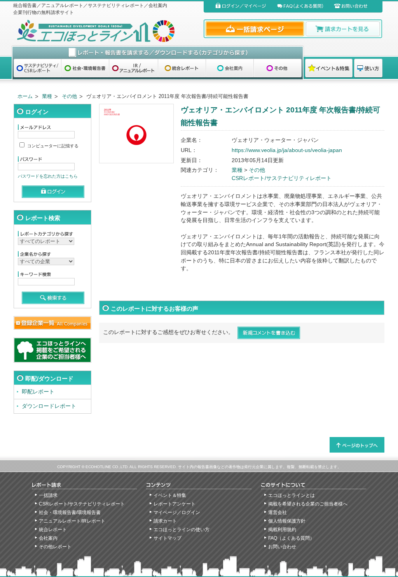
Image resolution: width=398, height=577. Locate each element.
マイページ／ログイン (177, 512)
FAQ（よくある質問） (291, 538)
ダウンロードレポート (49, 406)
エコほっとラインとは (291, 495)
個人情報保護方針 (286, 521)
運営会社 (277, 512)
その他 (69, 96)
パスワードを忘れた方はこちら (48, 176)
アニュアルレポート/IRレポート (72, 521)
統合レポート (53, 529)
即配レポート (38, 392)
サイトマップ (168, 538)
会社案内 (48, 538)
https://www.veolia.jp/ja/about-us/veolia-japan (287, 150)
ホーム (25, 96)
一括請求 (48, 495)
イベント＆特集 (170, 495)
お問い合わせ (282, 546)
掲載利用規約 (282, 529)
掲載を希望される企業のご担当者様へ (307, 504)
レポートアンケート (175, 504)
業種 (47, 96)
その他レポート (55, 546)
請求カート (165, 521)
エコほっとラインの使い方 (181, 529)
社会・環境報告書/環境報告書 (70, 512)
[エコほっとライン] (106, 31)
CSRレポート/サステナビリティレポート (282, 178)
